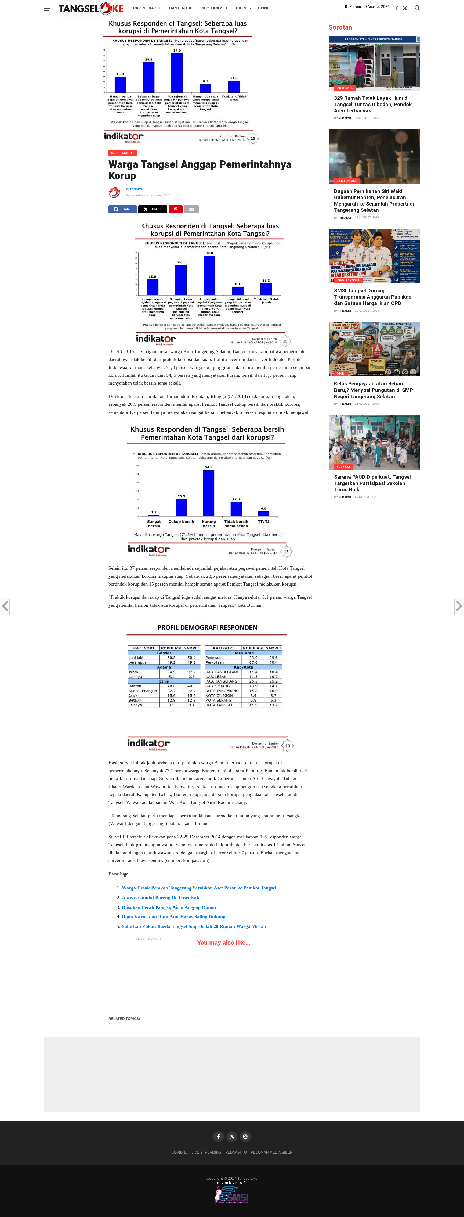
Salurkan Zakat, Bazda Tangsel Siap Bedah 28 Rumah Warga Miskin (194, 926)
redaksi (136, 189)
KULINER (243, 8)
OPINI (263, 8)
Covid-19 (179, 1152)
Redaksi (345, 118)
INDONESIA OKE (148, 8)
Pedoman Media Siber (271, 1152)
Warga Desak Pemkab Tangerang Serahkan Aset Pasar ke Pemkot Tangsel (199, 888)
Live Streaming (206, 1152)
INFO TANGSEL (214, 8)
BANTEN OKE (181, 8)
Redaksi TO (236, 1152)
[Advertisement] (148, 976)
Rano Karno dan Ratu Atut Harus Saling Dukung (173, 916)
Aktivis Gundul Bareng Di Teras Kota (161, 897)
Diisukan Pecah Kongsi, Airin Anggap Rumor (169, 907)
